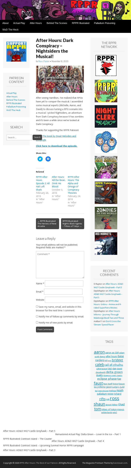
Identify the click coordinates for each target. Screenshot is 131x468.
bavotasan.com (120, 463)
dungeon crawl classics (112, 375)
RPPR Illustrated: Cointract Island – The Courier (27, 438)
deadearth (101, 372)
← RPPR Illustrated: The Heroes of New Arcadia (47, 224)
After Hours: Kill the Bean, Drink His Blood (59, 181)
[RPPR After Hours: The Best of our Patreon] (65, 10)
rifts (102, 399)
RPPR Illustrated (80, 23)
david (119, 368)
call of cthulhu (113, 365)
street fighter (112, 404)
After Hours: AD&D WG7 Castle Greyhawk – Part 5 (108, 294)
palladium (102, 393)
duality (99, 375)
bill (106, 360)
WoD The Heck (10, 29)
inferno (102, 386)
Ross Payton (44, 61)
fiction (115, 383)
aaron (99, 352)
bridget (117, 360)
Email (39, 291)
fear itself (107, 383)
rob (107, 399)
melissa (112, 390)
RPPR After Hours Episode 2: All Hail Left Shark (43, 183)
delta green (114, 372)
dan (114, 368)
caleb (99, 364)
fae (119, 379)
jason (109, 386)
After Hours (36, 23)
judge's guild (118, 387)
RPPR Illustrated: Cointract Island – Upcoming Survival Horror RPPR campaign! (43, 445)
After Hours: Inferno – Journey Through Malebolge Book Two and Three (109, 314)
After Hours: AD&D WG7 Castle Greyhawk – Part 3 (29, 450)
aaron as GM (112, 352)
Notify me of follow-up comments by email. (61, 316)
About (5, 23)
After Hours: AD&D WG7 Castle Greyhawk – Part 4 (78, 440)
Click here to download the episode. (56, 145)
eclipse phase (107, 379)
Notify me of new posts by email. (56, 322)
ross (114, 398)
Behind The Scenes (57, 23)
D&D (110, 368)
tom (97, 408)
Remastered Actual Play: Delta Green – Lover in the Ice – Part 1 (88, 434)
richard (117, 393)
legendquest (103, 391)
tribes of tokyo (109, 409)
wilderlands (106, 412)
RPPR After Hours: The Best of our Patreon (39, 463)
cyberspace (101, 368)
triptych (120, 409)
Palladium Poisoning (104, 23)
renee (110, 393)
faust (98, 383)
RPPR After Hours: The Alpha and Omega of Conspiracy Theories (73, 184)
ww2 (115, 412)
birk (109, 360)
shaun (99, 404)
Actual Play (19, 23)
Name (40, 283)
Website (40, 299)
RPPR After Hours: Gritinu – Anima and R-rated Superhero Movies (107, 304)
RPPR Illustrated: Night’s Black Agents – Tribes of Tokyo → (72, 224)
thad (121, 404)
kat (96, 391)
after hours (111, 356)
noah (119, 390)
